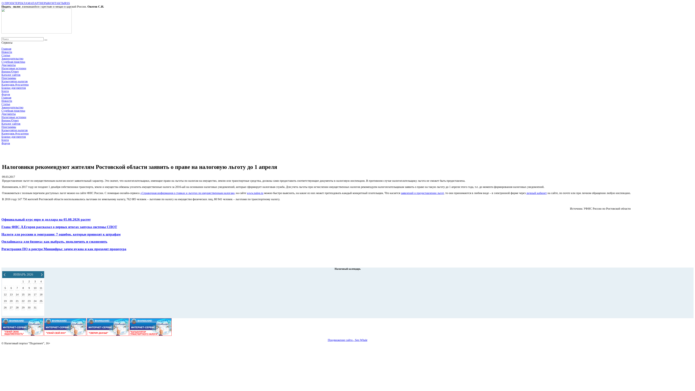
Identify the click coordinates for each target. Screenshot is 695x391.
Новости (6, 52)
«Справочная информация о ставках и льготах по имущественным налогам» (187, 193)
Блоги (5, 91)
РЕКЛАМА (25, 3)
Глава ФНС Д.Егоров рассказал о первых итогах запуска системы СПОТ (59, 227)
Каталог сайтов (10, 74)
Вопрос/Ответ (10, 71)
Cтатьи (5, 55)
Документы (8, 65)
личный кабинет (536, 193)
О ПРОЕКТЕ (10, 3)
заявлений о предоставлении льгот (422, 193)
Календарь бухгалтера (15, 84)
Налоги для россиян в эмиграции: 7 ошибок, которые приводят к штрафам (61, 234)
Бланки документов (13, 87)
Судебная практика (13, 61)
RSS (67, 3)
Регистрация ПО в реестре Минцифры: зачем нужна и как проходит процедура (63, 249)
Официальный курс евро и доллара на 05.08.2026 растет (46, 219)
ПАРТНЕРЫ (40, 3)
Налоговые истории (13, 68)
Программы (8, 78)
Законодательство (12, 58)
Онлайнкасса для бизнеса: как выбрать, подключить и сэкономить (54, 241)
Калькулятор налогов (14, 81)
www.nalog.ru (255, 193)
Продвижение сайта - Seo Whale (347, 340)
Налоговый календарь (348, 269)
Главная (6, 48)
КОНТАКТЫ (56, 3)
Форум (5, 94)
